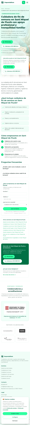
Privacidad (16, 213)
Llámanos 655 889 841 (11, 46)
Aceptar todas (15, 413)
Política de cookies (12, 408)
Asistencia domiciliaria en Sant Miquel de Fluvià (15, 222)
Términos (20, 213)
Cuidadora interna (5, 378)
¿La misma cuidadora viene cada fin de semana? (14, 174)
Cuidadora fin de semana (7, 374)
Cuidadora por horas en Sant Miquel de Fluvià (14, 224)
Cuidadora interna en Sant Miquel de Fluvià (14, 230)
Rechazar (15, 420)
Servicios (7, 8)
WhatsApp (8, 42)
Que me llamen (15, 208)
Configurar (15, 417)
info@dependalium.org (7, 386)
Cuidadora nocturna (6, 372)
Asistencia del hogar (6, 376)
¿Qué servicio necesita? (9, 202)
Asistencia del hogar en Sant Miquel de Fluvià (14, 228)
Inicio (2, 8)
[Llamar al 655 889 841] (23, 2)
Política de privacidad (6, 396)
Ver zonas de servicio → (9, 274)
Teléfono (5, 196)
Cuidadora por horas (6, 370)
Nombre (5, 191)
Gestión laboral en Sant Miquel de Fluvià (13, 232)
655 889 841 (4, 384)
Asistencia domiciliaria (6, 368)
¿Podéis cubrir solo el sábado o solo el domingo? (14, 167)
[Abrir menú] (27, 2)
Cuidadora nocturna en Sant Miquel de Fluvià (14, 226)
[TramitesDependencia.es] (7, 330)
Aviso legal (4, 394)
